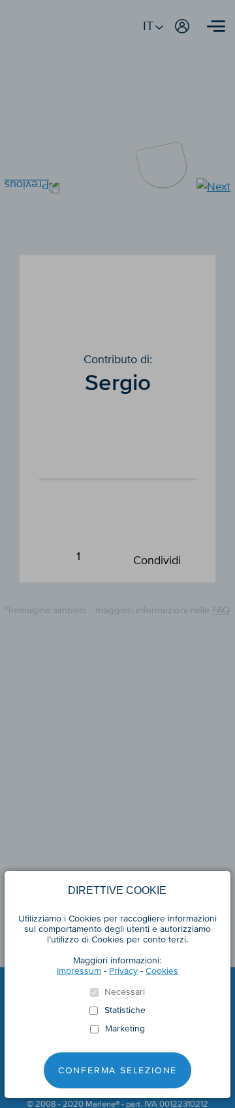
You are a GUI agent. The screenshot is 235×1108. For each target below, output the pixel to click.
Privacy (123, 970)
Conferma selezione (117, 1070)
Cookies (162, 970)
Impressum (79, 970)
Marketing (125, 1029)
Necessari (124, 992)
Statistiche (125, 1010)
